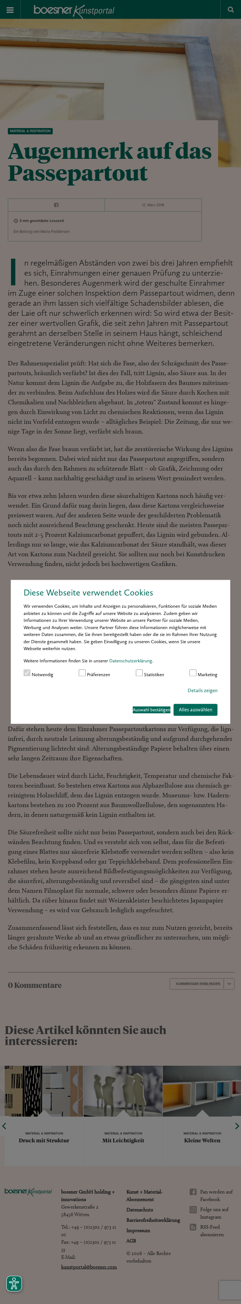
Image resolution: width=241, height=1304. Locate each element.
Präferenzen (98, 674)
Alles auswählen (195, 710)
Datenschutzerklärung (130, 661)
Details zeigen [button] (202, 690)
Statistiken (153, 674)
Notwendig (41, 674)
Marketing (206, 674)
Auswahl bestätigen (151, 710)
